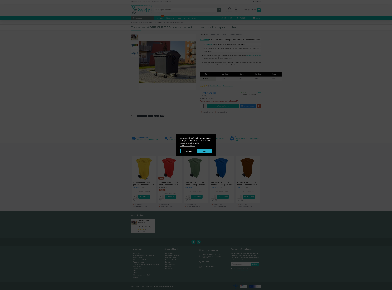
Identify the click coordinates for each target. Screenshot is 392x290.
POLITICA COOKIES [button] (187, 146)
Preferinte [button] (188, 151)
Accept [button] (204, 151)
